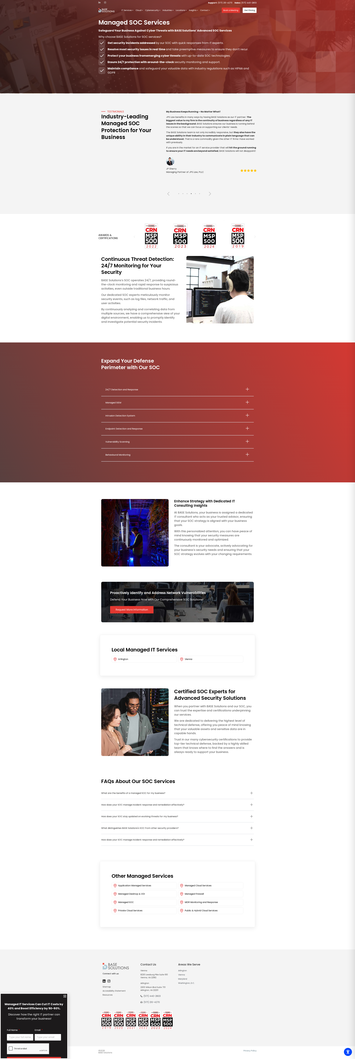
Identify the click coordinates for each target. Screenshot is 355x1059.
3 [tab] (187, 193)
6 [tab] (199, 193)
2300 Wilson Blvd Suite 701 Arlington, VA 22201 (152, 989)
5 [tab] (195, 193)
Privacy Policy (250, 1050)
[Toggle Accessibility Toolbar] (348, 1052)
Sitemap (107, 986)
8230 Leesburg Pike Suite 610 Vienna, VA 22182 (154, 976)
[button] (134, 236)
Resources (108, 994)
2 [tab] (183, 193)
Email (38, 1030)
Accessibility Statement (114, 990)
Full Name (12, 1030)
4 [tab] (191, 193)
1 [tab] (178, 193)
